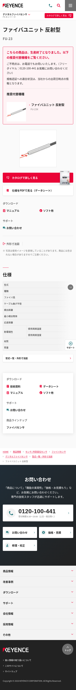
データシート (51, 386)
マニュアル (12, 210)
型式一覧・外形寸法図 (17, 358)
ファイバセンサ (15, 427)
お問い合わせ (14, 228)
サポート (71, 347)
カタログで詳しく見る (25, 178)
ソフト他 (48, 210)
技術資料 (15, 386)
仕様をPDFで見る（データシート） (32, 190)
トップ (68, 650)
